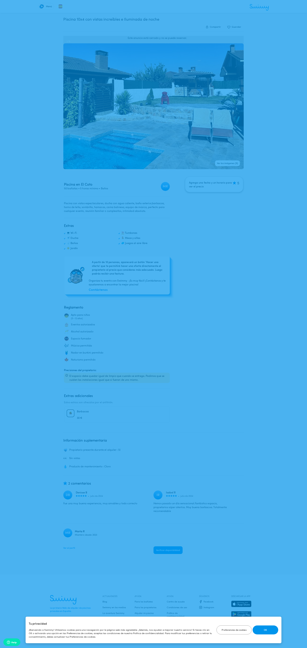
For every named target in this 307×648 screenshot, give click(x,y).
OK (265, 629)
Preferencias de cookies (234, 629)
